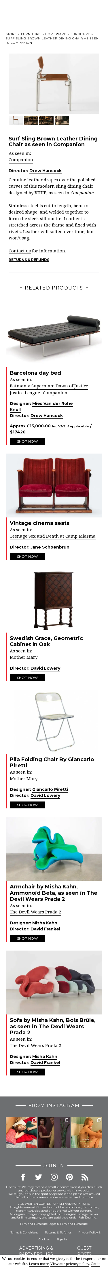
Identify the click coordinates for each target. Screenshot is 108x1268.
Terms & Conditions (24, 1232)
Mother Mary (23, 657)
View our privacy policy (69, 1264)
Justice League (25, 392)
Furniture (80, 34)
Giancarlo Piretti (50, 789)
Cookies (44, 1239)
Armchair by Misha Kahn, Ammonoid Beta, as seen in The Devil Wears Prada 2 (53, 893)
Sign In (61, 1239)
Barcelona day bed (35, 373)
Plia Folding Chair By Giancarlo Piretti (52, 762)
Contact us (20, 251)
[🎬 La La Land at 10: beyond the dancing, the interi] (21, 1132)
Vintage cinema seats (39, 523)
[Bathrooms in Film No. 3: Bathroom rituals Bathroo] (86, 1132)
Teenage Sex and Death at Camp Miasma (53, 536)
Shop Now (27, 441)
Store (11, 34)
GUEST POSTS (84, 1251)
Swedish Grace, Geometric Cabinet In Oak (46, 641)
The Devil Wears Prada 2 (35, 912)
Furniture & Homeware (43, 34)
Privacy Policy (88, 1232)
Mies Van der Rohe (52, 403)
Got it (95, 1264)
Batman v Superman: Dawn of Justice (49, 386)
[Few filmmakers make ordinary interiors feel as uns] (54, 1132)
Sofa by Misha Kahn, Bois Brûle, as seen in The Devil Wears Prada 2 (53, 1026)
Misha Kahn (44, 923)
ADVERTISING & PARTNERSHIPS (36, 1251)
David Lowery (45, 668)
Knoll (15, 409)
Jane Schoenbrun (50, 547)
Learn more (39, 1264)
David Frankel (45, 929)
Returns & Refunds (29, 260)
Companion (21, 159)
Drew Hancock (45, 170)
